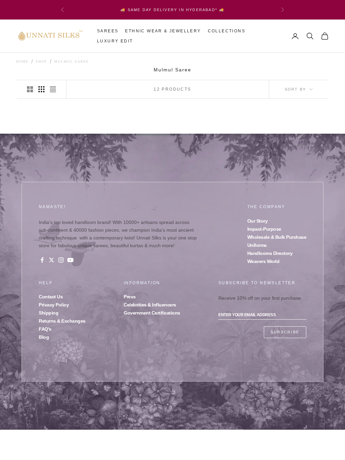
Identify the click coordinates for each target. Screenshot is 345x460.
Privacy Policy (54, 304)
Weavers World (263, 261)
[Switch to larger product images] (30, 89)
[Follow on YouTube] (70, 260)
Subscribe (285, 332)
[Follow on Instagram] (61, 260)
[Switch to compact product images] (53, 89)
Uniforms (257, 245)
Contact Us (51, 296)
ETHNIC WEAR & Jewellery (163, 31)
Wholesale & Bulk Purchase (277, 237)
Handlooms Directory (270, 253)
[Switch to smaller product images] (41, 89)
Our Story (257, 221)
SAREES (107, 31)
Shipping (48, 312)
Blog (44, 337)
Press (130, 296)
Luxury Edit (115, 41)
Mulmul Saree (71, 61)
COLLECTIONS (226, 31)
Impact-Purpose (264, 229)
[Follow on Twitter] (51, 260)
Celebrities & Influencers (150, 304)
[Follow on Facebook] (42, 260)
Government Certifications (152, 312)
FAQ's (45, 329)
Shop (41, 61)
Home (22, 61)
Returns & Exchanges (62, 321)
